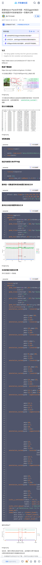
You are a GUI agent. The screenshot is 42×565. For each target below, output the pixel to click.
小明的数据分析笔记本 (23, 24)
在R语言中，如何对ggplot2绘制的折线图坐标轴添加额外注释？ (23, 39)
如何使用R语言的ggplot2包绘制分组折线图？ (19, 35)
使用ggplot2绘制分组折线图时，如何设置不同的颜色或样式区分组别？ (23, 43)
